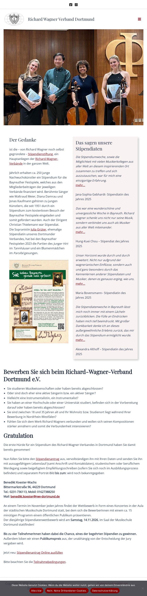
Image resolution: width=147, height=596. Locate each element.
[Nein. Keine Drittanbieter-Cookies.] (142, 588)
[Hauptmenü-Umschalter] (139, 19)
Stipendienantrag (47, 459)
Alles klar (36, 590)
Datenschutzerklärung (105, 590)
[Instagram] (76, 4)
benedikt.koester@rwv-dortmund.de (35, 496)
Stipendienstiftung (40, 154)
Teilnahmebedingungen (50, 562)
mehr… (80, 185)
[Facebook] (70, 4)
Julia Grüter (38, 229)
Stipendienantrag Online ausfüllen (40, 553)
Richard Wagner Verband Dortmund (61, 19)
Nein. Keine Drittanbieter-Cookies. (67, 590)
